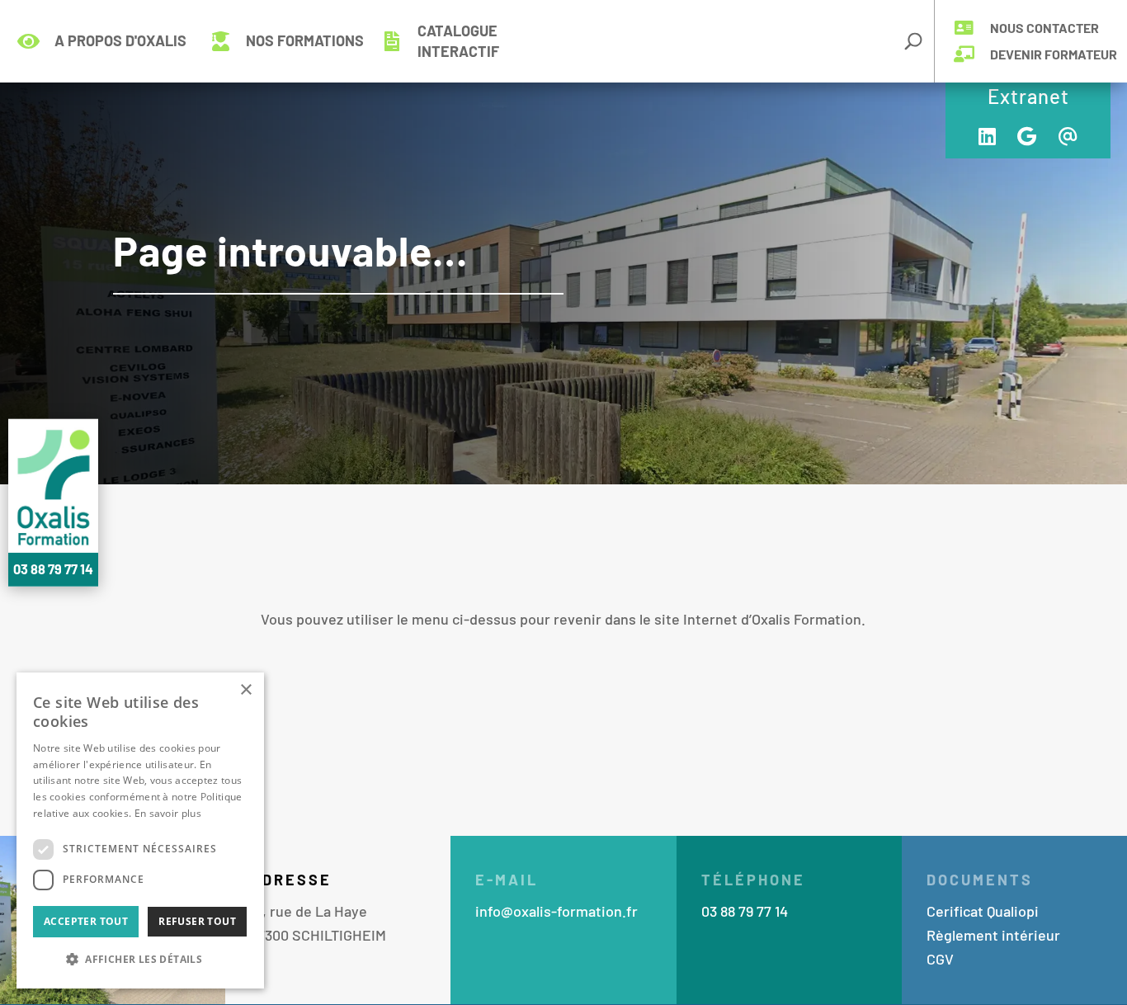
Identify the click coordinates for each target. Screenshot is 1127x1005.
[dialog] (140, 830)
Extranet (1028, 96)
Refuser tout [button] (197, 921)
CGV (940, 959)
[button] (140, 960)
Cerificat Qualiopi (983, 911)
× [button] (245, 690)
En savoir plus (167, 813)
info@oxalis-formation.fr (556, 911)
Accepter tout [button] (86, 921)
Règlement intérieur (993, 935)
